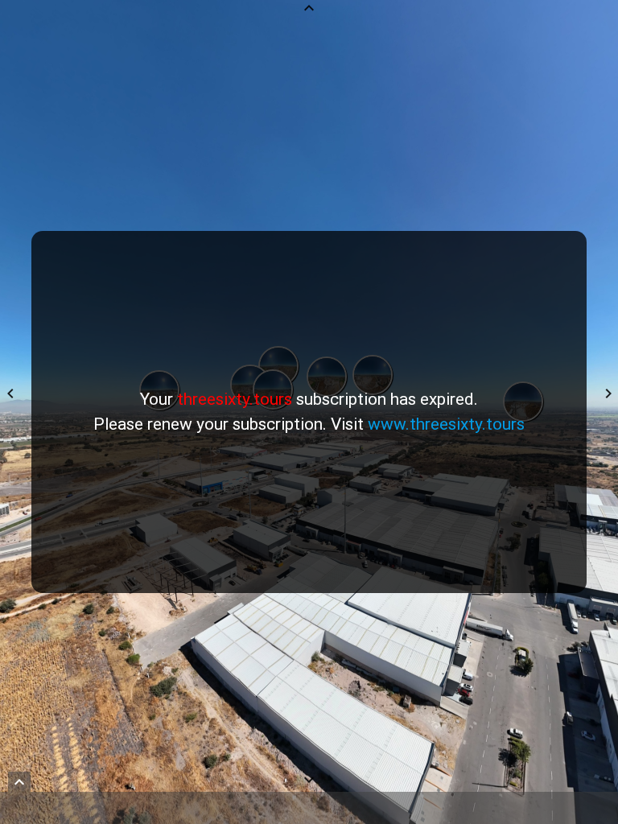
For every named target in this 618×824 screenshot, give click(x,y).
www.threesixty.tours (446, 424)
